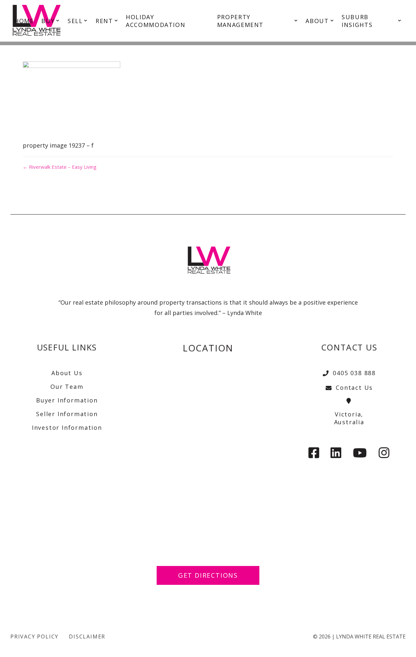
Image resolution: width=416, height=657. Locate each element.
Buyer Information (67, 400)
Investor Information (67, 427)
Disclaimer (87, 636)
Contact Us (354, 387)
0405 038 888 (354, 373)
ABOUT (317, 21)
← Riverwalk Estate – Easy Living (60, 167)
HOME (23, 21)
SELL (75, 21)
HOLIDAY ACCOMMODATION (155, 21)
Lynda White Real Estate (371, 636)
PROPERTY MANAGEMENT (240, 21)
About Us (66, 373)
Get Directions (208, 575)
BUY (48, 21)
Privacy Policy (34, 636)
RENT (104, 21)
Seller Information (67, 414)
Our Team (66, 386)
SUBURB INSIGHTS (357, 21)
